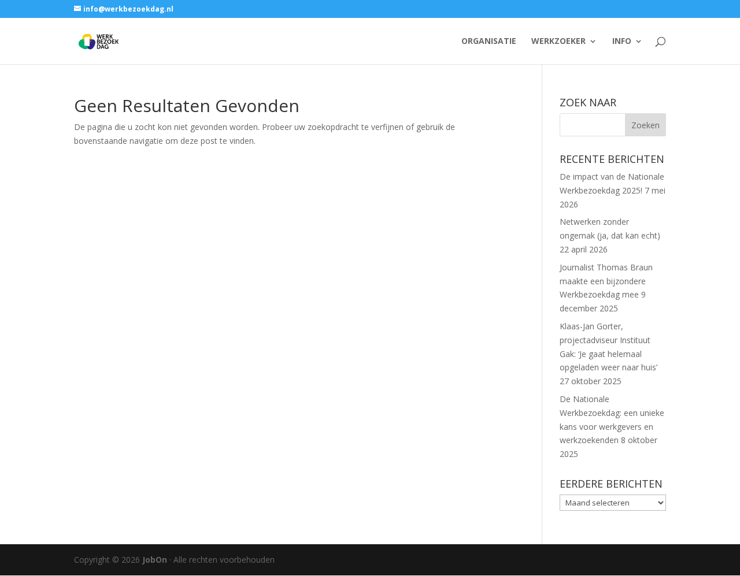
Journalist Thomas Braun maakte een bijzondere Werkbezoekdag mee (606, 281)
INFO (621, 41)
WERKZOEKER (558, 41)
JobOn (154, 559)
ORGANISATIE (488, 41)
